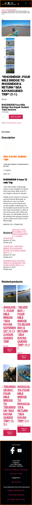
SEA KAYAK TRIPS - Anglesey (14, 122)
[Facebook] (26, 3)
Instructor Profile (16, 474)
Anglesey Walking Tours (16, 490)
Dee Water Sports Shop (16, 499)
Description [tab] (6, 132)
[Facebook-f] (12, 450)
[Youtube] (30, 3)
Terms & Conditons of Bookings (16, 470)
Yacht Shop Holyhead (16, 495)
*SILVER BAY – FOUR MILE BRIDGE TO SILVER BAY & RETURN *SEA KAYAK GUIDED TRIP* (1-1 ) (14, 249)
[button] (18, 4)
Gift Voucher (16, 482)
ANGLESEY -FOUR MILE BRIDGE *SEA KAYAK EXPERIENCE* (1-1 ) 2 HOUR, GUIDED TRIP (15, 234)
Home (3, 10)
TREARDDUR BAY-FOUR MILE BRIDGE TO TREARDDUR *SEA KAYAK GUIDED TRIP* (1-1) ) (14, 263)
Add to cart (16, 117)
